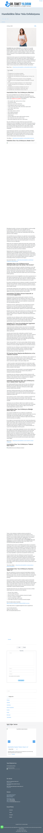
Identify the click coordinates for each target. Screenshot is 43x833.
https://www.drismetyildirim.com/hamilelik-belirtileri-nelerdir (24, 67)
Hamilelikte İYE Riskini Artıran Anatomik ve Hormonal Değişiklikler (19, 78)
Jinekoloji (9, 705)
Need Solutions (23, 830)
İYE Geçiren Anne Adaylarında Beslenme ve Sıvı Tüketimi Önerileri (20, 82)
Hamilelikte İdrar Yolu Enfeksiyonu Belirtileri (15, 73)
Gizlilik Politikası (21, 828)
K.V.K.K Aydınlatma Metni (11, 765)
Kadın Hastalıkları (10, 707)
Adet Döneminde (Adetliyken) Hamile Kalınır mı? (15, 786)
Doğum (8, 700)
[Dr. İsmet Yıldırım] (22, 4)
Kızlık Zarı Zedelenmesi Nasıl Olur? (13, 781)
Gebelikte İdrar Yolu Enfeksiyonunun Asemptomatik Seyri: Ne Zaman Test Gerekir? (21, 77)
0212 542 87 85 (12, 800)
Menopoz (8, 714)
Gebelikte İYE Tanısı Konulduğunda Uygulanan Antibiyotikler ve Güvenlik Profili (21, 81)
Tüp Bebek (9, 717)
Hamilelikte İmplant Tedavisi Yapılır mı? (18, 747)
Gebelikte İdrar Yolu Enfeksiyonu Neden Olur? (16, 74)
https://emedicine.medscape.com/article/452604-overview (18, 603)
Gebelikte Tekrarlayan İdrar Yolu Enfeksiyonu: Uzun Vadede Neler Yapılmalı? (19, 85)
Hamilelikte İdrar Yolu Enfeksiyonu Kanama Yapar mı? (18, 89)
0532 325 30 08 (12, 799)
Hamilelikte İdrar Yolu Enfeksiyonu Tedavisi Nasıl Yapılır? (18, 88)
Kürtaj (8, 712)
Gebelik (9, 639)
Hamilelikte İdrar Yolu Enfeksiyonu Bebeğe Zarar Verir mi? (18, 86)
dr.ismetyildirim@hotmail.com (15, 801)
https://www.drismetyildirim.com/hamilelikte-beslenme (23, 138)
